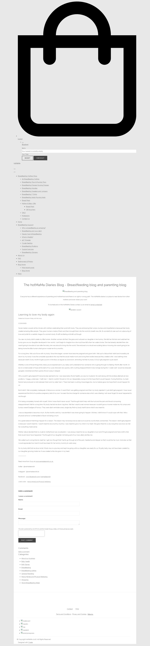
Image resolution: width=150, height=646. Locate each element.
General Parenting (27, 574)
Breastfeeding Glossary (30, 252)
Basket (27, 158)
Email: (20, 509)
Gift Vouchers (30, 210)
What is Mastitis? (27, 237)
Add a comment (23, 552)
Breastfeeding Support (25, 225)
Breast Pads (26, 200)
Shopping (24, 580)
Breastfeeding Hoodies (29, 188)
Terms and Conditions (63, 614)
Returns (90, 614)
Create (30, 642)
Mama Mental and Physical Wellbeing (39, 481)
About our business (28, 558)
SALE (24, 213)
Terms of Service (65, 529)
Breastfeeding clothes (28, 571)
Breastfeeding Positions (30, 246)
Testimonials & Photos (25, 261)
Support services (28, 249)
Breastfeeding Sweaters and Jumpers (34, 191)
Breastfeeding (26, 568)
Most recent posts (28, 268)
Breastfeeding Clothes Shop (27, 176)
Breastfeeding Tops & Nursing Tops (34, 182)
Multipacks (25, 216)
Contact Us (26, 219)
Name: (20, 500)
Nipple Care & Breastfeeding (32, 234)
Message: (22, 518)
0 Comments (22, 323)
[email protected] (96, 305)
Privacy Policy (53, 529)
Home (20, 222)
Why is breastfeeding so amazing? (34, 228)
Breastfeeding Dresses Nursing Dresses (35, 185)
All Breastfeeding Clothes (30, 179)
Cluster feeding (27, 243)
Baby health (25, 561)
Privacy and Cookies (79, 614)
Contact (70, 609)
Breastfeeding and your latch (32, 231)
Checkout (40, 158)
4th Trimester (26, 240)
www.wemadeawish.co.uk (44, 461)
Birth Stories (25, 564)
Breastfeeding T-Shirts (29, 194)
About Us (21, 255)
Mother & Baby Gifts (29, 203)
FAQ (19, 258)
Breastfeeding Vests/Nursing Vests (33, 197)
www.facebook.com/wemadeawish (38, 477)
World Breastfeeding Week (30, 583)
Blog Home (22, 265)
